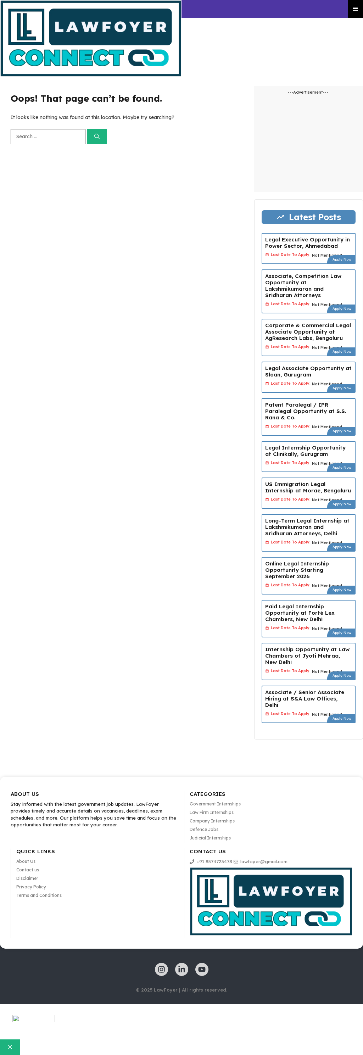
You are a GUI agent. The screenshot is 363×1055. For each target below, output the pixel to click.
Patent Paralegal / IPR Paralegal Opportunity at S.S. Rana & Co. (305, 411)
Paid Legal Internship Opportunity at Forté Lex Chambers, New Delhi (300, 613)
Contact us (27, 869)
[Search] (97, 137)
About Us (25, 861)
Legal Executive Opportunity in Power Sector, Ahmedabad (307, 242)
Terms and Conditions (39, 895)
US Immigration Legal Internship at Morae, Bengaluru (308, 487)
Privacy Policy (31, 886)
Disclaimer (27, 878)
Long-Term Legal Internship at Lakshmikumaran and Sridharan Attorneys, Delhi (307, 527)
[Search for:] (49, 136)
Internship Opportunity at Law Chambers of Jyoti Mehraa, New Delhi (307, 655)
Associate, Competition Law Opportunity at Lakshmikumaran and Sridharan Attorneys (303, 285)
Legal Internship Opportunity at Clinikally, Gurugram (305, 450)
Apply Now (342, 259)
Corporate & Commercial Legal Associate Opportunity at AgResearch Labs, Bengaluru (308, 331)
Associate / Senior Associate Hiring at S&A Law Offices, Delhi (304, 698)
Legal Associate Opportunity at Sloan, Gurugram (308, 371)
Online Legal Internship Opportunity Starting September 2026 (297, 570)
